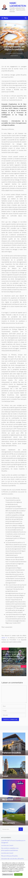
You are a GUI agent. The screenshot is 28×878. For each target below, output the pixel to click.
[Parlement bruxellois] (14, 754)
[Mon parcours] (14, 824)
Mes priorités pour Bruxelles (9, 856)
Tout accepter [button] (18, 874)
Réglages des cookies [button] (8, 874)
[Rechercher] (21, 829)
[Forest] (14, 777)
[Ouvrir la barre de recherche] (25, 18)
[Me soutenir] (14, 801)
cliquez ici (4, 637)
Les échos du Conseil (7, 845)
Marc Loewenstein (18, 4)
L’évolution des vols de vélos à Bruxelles (12, 858)
